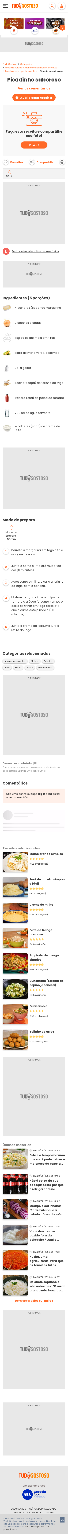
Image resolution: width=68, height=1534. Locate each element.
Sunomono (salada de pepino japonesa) (46, 983)
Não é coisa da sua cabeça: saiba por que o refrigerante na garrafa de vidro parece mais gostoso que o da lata (46, 1185)
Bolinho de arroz (41, 1032)
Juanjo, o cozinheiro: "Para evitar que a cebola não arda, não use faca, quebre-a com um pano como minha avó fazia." (45, 1210)
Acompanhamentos (15, 661)
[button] (62, 28)
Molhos (34, 661)
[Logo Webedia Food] (34, 1494)
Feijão (18, 667)
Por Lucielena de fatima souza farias (35, 251)
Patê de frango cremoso (40, 932)
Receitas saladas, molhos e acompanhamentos (31, 67)
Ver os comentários (34, 88)
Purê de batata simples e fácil (47, 881)
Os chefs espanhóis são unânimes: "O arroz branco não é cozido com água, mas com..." (47, 1286)
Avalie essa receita (36, 97)
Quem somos (18, 1508)
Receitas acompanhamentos (21, 71)
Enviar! (34, 145)
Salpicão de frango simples (44, 957)
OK (62, 1519)
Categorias (26, 64)
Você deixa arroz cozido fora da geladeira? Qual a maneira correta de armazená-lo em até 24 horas (47, 1235)
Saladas (48, 661)
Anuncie (36, 1512)
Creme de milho (41, 905)
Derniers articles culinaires (34, 1301)
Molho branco (45, 667)
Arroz (7, 667)
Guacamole (38, 1006)
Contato (48, 1512)
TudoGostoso (10, 64)
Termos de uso (21, 1512)
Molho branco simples (46, 854)
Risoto (30, 667)
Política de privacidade (42, 1508)
